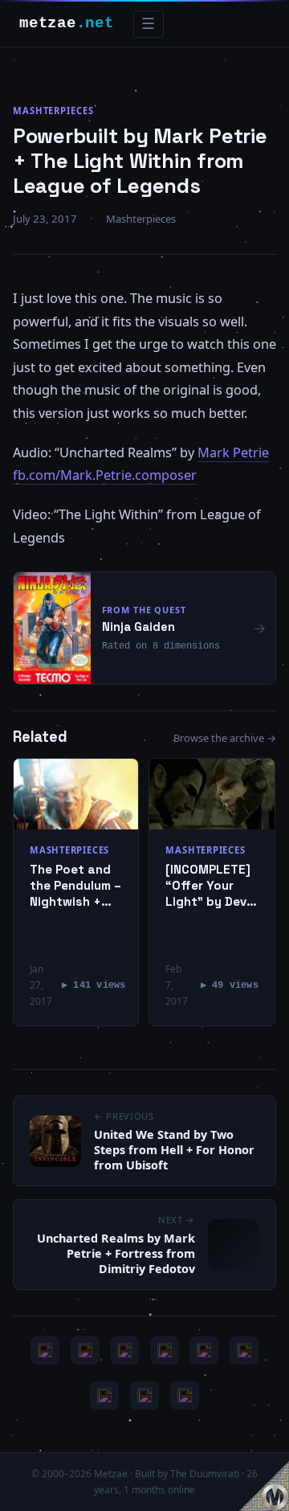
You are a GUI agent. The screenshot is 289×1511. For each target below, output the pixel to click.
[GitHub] (164, 1350)
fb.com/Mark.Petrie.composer (105, 475)
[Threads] (144, 1395)
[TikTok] (244, 1350)
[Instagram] (85, 1350)
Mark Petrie (233, 452)
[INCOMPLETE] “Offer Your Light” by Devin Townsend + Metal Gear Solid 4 (211, 885)
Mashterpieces (53, 110)
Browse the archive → (224, 738)
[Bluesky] (124, 1350)
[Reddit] (184, 1395)
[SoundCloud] (203, 1350)
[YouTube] (45, 1350)
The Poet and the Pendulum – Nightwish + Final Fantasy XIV (75, 885)
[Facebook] (104, 1395)
